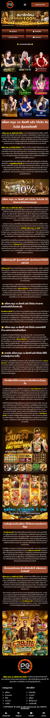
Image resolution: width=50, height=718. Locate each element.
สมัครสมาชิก (6, 716)
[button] (25, 5)
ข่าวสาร (44, 716)
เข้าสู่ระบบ (18, 716)
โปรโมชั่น (31, 716)
